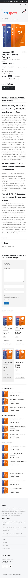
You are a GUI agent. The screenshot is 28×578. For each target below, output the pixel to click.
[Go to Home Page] (2, 18)
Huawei (4, 327)
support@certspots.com (8, 559)
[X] (23, 5)
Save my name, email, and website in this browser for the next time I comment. (13, 297)
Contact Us (5, 545)
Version (4, 76)
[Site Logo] (9, 13)
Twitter (6, 566)
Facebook (3, 566)
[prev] (23, 52)
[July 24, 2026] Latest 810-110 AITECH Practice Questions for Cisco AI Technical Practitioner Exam (14, 522)
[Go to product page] (5, 394)
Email (5, 290)
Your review (7, 268)
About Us (5, 542)
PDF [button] (10, 76)
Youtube (10, 566)
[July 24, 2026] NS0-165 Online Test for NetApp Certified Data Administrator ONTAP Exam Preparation (14, 528)
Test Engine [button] (17, 76)
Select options (10, 318)
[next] (25, 52)
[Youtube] (25, 5)
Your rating (7, 263)
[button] (3, 9)
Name (6, 284)
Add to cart (9, 88)
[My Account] (25, 10)
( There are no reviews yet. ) (14, 59)
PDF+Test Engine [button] (13, 78)
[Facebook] (21, 5)
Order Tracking (6, 548)
